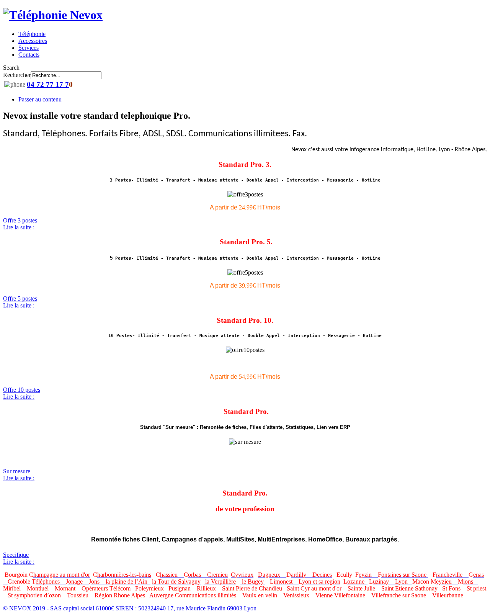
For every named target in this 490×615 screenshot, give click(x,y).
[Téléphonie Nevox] (53, 15)
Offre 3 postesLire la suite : (20, 224)
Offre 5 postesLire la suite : (20, 302)
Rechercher (17, 75)
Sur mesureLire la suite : (18, 474)
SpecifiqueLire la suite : (18, 558)
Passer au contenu (40, 99)
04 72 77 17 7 (48, 84)
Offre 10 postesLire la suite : (21, 393)
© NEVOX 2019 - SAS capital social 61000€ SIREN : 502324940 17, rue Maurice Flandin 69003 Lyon (129, 608)
